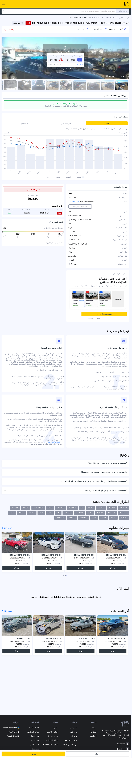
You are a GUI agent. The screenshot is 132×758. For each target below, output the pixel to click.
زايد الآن (112, 568)
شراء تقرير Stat (78, 206)
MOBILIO (101, 508)
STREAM (124, 518)
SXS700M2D (38, 508)
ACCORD (72, 508)
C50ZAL (100, 513)
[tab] (65, 575)
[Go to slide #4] (79, 85)
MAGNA (112, 508)
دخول (97, 754)
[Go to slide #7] (38, 85)
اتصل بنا (93, 732)
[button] (122, 11)
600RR (25, 508)
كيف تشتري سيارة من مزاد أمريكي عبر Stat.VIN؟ (107, 463)
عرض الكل (80, 64)
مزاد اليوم (73, 732)
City (58, 513)
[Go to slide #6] (52, 85)
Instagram (121, 744)
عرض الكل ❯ (7, 528)
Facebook (121, 749)
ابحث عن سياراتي (105, 314)
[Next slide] (125, 55)
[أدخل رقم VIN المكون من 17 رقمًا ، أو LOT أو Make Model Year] (3, 11)
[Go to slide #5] (66, 85)
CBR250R (83, 518)
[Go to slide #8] (24, 85)
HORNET (60, 508)
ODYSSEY (60, 518)
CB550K (68, 513)
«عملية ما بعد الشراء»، (53, 442)
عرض (124, 76)
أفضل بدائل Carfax (50, 745)
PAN (50, 513)
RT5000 (31, 513)
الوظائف (93, 736)
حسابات (55, 728)
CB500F (72, 518)
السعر (107, 123)
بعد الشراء (35, 740)
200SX (21, 513)
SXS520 (15, 508)
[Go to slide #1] (121, 85)
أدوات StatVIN (52, 732)
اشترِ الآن (73, 728)
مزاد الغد (74, 736)
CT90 (94, 518)
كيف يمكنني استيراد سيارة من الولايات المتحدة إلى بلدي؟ (105, 490)
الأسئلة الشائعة (33, 728)
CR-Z (90, 513)
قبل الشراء (34, 736)
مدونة (94, 728)
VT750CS (123, 513)
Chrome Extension (9, 728)
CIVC (12, 513)
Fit (81, 508)
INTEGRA (111, 513)
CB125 (90, 508)
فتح (80, 60)
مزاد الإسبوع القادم (70, 745)
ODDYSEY (79, 513)
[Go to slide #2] (107, 85)
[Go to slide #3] (93, 85)
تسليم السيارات (52, 740)
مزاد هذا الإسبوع (71, 740)
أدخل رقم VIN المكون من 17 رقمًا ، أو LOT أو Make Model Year (98, 11)
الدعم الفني (34, 745)
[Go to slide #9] (10, 85)
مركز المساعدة (33, 732)
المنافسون (24, 123)
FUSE (50, 508)
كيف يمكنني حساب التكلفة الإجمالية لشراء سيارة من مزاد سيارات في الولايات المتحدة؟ (94, 481)
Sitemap (35, 749)
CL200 (103, 518)
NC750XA (123, 508)
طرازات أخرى (65, 123)
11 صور (111, 76)
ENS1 (113, 518)
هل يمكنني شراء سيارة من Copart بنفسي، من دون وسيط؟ (104, 472)
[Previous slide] (5, 55)
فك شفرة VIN (52, 736)
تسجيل (33, 754)
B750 (41, 513)
